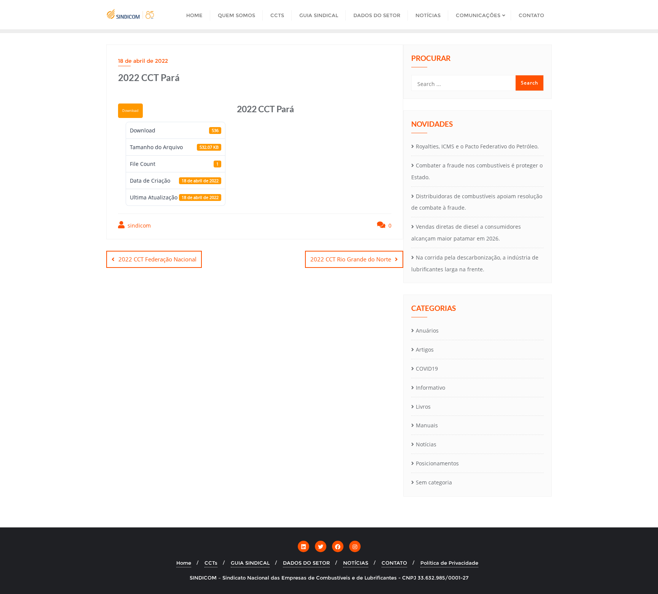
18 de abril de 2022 (143, 60)
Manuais (427, 425)
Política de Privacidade (449, 563)
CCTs (210, 563)
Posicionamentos (437, 463)
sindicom (138, 225)
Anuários (427, 330)
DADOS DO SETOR (306, 563)
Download (130, 110)
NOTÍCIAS (355, 563)
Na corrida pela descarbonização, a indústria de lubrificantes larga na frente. (474, 263)
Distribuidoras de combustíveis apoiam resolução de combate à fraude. (476, 202)
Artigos (425, 349)
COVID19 (427, 368)
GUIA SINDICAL (250, 563)
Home (183, 563)
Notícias (426, 444)
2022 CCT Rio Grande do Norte (350, 259)
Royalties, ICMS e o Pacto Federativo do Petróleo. (477, 146)
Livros (423, 406)
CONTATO (394, 563)
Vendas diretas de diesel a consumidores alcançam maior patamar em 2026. (466, 232)
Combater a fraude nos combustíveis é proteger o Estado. (477, 171)
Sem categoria (434, 482)
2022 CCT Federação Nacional (157, 259)
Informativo (430, 387)
